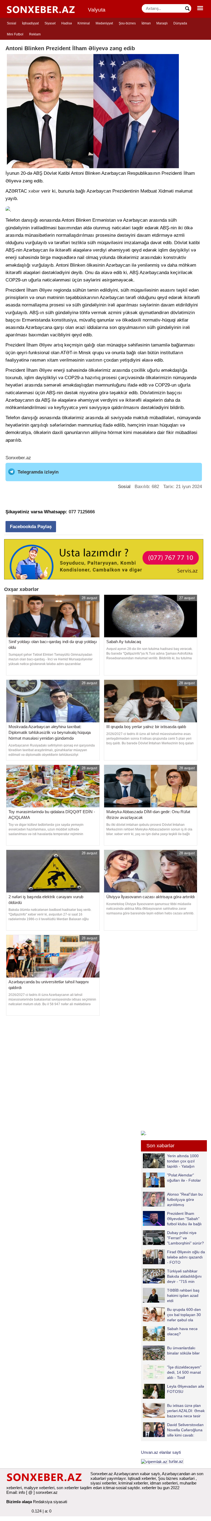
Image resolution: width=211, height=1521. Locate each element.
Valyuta (97, 10)
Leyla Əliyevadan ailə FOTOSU (185, 1389)
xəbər (34, 191)
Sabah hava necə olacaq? (182, 1331)
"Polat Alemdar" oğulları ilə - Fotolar (184, 1177)
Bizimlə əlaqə (19, 1501)
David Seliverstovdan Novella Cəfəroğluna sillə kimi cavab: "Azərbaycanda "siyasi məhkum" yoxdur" (173, 1430)
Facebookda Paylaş (31, 526)
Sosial (11, 23)
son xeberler (68, 1487)
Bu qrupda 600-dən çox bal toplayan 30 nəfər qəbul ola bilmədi (184, 1314)
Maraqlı (162, 23)
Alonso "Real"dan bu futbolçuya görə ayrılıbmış (185, 1199)
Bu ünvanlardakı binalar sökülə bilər (183, 1350)
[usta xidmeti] (103, 558)
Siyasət (50, 23)
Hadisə (66, 23)
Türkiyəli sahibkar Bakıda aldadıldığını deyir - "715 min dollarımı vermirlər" (184, 1276)
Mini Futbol (15, 34)
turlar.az (176, 1461)
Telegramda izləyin (38, 472)
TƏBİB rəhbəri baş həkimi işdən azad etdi (183, 1295)
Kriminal (83, 23)
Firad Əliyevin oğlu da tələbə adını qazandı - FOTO (186, 1257)
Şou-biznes (127, 23)
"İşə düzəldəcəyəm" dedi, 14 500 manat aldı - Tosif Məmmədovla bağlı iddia (172, 1372)
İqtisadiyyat (30, 23)
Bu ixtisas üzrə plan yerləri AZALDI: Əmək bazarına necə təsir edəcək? (186, 1410)
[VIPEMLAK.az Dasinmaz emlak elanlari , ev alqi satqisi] (154, 1461)
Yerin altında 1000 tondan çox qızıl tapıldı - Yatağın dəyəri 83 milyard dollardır (171, 1161)
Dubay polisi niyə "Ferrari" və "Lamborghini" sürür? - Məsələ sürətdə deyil (173, 1237)
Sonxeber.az (18, 457)
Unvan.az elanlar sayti (161, 1452)
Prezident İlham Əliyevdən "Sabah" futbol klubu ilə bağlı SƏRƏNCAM (184, 1218)
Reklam (35, 34)
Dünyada (180, 23)
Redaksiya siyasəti (50, 1501)
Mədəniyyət (104, 23)
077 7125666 (82, 511)
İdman (146, 23)
